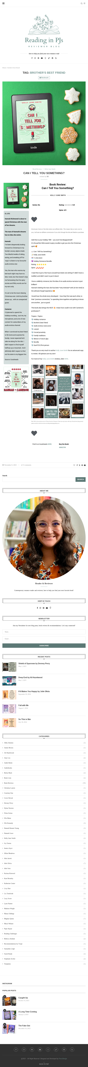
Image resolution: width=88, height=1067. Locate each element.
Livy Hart (45, 888)
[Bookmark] (84, 3)
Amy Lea (45, 758)
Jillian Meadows (45, 853)
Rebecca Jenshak (45, 939)
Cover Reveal (45, 798)
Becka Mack (45, 773)
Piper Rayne (45, 929)
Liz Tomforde (45, 893)
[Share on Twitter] (79, 465)
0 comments (27, 465)
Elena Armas (45, 813)
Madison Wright (45, 908)
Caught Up (23, 998)
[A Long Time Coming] (9, 1015)
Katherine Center (45, 883)
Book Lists (45, 778)
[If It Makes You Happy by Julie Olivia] (9, 694)
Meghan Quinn (45, 919)
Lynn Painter (45, 903)
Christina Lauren (45, 788)
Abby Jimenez (45, 743)
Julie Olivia (45, 863)
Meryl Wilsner (45, 924)
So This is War (24, 719)
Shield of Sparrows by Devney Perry (34, 663)
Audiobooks (45, 768)
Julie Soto (45, 868)
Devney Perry (45, 803)
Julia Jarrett (45, 858)
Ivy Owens (45, 843)
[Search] (81, 3)
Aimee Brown (45, 748)
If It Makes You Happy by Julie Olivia (34, 691)
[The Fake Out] (9, 1029)
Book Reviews (45, 783)
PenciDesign (63, 1059)
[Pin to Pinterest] (82, 465)
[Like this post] (48, 454)
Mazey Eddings (45, 914)
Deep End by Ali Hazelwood (30, 677)
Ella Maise (45, 818)
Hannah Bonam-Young (45, 828)
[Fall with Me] (9, 708)
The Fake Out (24, 1026)
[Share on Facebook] (77, 465)
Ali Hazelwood (45, 753)
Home (4, 68)
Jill (48, 176)
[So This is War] (9, 722)
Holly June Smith (62, 350)
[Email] (42, 58)
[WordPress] (52, 58)
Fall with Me (23, 705)
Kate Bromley (45, 878)
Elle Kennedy (45, 823)
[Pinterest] (38, 58)
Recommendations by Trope (45, 944)
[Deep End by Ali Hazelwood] (9, 680)
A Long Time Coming (27, 1012)
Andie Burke (45, 763)
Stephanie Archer (45, 959)
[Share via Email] (85, 465)
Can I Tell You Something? (44, 173)
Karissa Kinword (45, 873)
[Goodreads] (45, 58)
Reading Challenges (45, 934)
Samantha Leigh (45, 949)
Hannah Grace (45, 833)
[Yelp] (56, 58)
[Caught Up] (9, 1001)
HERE (66, 359)
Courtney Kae (45, 793)
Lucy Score (45, 898)
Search (4, 476)
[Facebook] (16, 1050)
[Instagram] (35, 58)
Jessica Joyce (45, 848)
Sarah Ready (45, 954)
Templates (45, 964)
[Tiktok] (49, 58)
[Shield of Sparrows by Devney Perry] (9, 667)
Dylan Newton (45, 808)
